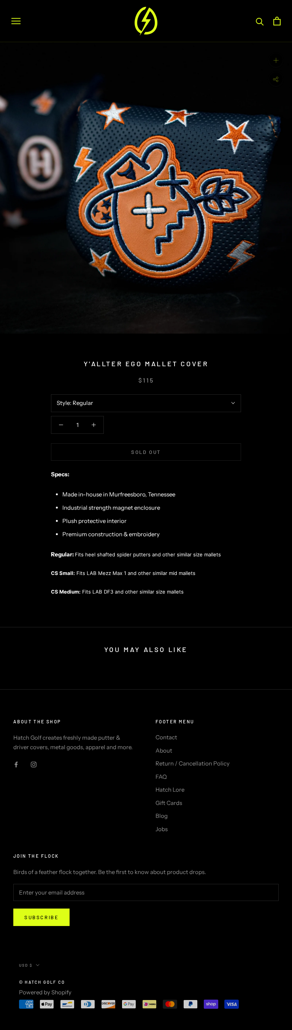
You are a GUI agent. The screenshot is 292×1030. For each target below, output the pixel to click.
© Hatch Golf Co (42, 982)
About (164, 750)
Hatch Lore (170, 789)
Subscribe (41, 917)
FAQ (161, 776)
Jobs (162, 829)
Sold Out (146, 452)
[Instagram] (33, 764)
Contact (166, 737)
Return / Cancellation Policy (193, 763)
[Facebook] (16, 764)
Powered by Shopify (45, 992)
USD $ (26, 965)
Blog (162, 815)
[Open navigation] (16, 21)
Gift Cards (169, 802)
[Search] (260, 21)
